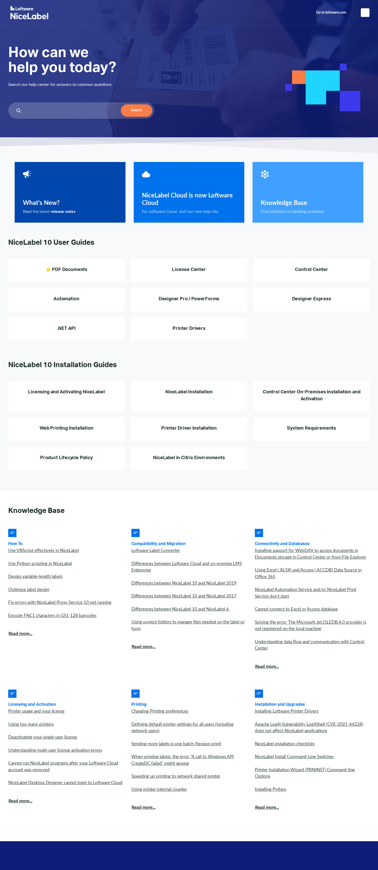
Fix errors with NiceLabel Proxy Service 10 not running (59, 602)
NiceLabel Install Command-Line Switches (294, 757)
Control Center (311, 270)
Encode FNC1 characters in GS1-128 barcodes (52, 615)
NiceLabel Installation (189, 392)
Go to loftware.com (331, 12)
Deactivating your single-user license (42, 737)
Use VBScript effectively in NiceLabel (43, 550)
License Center (189, 270)
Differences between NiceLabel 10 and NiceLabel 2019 (184, 583)
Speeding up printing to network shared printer (175, 776)
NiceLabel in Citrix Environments (189, 458)
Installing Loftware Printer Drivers (286, 711)
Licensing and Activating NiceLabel (66, 392)
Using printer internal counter (159, 789)
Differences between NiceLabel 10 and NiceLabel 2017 (184, 596)
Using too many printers (31, 724)
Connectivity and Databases (282, 544)
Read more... (20, 633)
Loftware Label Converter (155, 550)
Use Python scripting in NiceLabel (40, 563)
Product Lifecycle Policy (66, 458)
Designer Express (311, 299)
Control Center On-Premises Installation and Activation (311, 396)
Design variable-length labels (35, 576)
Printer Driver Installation (189, 428)
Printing (139, 705)
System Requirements (311, 428)
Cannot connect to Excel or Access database (296, 609)
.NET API (66, 329)
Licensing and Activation (32, 705)
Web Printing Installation (66, 428)
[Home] (29, 12)
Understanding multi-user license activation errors (55, 750)
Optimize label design (28, 589)
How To (15, 544)
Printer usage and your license (36, 711)
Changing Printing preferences (159, 711)
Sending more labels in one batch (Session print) (176, 744)
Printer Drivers (189, 329)
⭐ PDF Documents (66, 270)
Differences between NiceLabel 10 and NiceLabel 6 (180, 609)
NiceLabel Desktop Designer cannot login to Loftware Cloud (65, 783)
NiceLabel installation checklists (284, 744)
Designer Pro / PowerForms (189, 299)
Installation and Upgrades (280, 705)
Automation (66, 299)
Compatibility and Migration (158, 544)
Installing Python (270, 789)
